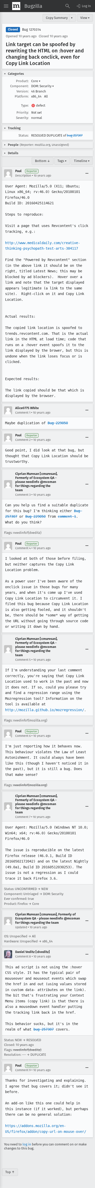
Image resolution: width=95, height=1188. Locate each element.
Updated (21, 927)
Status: (23, 135)
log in (27, 1144)
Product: (22, 81)
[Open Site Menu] (6, 6)
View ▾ (85, 18)
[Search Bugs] (68, 6)
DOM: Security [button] (42, 86)
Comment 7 (22, 817)
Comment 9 (23, 1070)
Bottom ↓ (42, 161)
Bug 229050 (58, 423)
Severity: (22, 118)
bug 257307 (75, 135)
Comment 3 (23, 495)
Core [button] (36, 81)
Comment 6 (23, 736)
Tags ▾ (62, 161)
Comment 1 (22, 412)
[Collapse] (87, 173)
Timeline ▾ (82, 161)
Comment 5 (23, 660)
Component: (19, 86)
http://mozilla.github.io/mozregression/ (44, 710)
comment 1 (67, 516)
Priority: (22, 112)
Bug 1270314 (31, 29)
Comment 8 (23, 956)
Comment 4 (23, 548)
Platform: (22, 96)
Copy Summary (57, 18)
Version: (22, 91)
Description (23, 175)
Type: (25, 105)
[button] (83, 6)
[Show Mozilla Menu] (16, 6)
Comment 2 (23, 440)
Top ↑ (10, 1172)
